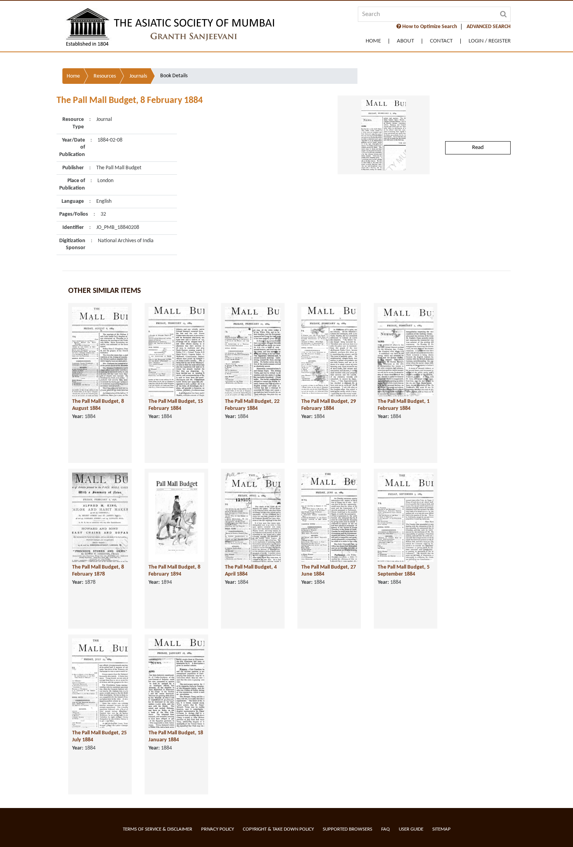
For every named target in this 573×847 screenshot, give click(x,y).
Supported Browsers (347, 829)
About (405, 41)
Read (478, 148)
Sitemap (441, 829)
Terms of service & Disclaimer (157, 829)
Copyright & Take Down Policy (278, 829)
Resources (105, 76)
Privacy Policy (217, 829)
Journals (138, 76)
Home (373, 41)
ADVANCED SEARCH (489, 27)
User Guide (411, 829)
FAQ (385, 829)
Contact (441, 41)
